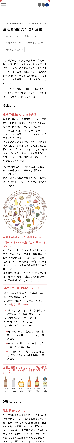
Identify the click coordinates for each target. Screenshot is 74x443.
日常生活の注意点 (14, 50)
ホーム (4, 23)
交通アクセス (43, 5)
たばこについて (13, 43)
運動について (30, 36)
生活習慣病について (23, 23)
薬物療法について (34, 43)
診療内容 (11, 23)
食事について (12, 36)
